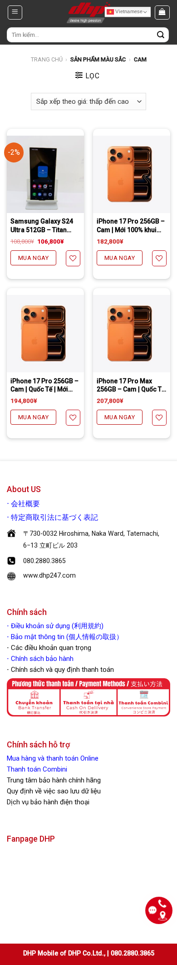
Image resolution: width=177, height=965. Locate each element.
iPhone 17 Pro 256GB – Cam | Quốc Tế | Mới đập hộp (44, 385)
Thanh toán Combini (37, 769)
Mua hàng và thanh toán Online (52, 758)
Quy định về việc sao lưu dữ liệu (54, 791)
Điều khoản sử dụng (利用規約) (57, 626)
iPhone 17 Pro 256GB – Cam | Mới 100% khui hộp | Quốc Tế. (131, 226)
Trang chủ (47, 59)
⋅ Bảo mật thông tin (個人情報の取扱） (65, 637)
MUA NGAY (33, 257)
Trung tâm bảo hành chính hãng (54, 780)
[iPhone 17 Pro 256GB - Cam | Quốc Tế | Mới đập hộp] (45, 333)
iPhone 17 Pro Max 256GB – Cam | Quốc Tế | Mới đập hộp (131, 385)
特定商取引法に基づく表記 (54, 517)
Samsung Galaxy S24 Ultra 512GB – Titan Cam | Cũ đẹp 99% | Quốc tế (41, 226)
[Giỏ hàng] (162, 12)
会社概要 (25, 504)
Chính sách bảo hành (41, 659)
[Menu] (15, 12)
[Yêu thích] (73, 258)
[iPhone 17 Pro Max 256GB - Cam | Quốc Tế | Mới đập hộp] (131, 333)
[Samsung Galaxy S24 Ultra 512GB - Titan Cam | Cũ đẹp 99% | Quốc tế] (45, 174)
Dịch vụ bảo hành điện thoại (48, 802)
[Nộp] (160, 34)
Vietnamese (128, 11)
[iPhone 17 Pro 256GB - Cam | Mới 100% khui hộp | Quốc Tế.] (131, 174)
